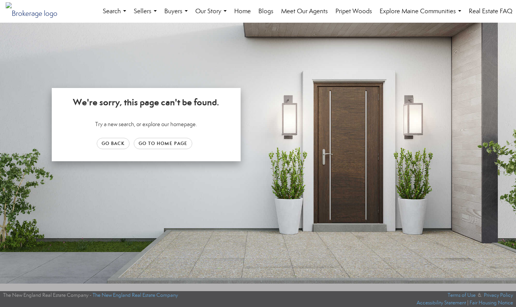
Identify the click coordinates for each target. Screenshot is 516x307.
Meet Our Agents (304, 11)
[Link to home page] (35, 11)
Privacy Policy (498, 295)
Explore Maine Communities (422, 15)
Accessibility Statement (441, 302)
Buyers (177, 15)
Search (116, 15)
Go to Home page (163, 143)
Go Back (113, 143)
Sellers (147, 15)
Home (242, 11)
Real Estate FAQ (490, 11)
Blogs (265, 11)
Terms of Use (462, 295)
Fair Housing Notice (491, 302)
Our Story (212, 15)
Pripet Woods (353, 11)
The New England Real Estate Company (135, 295)
